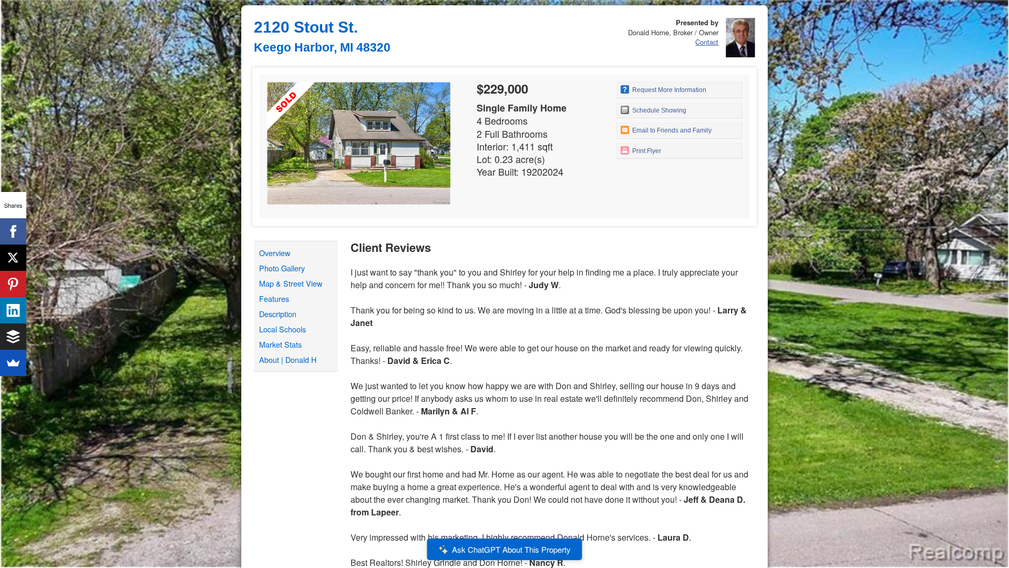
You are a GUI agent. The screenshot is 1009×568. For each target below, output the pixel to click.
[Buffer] (13, 336)
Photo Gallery (282, 267)
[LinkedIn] (13, 310)
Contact (706, 42)
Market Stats (280, 344)
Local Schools (282, 328)
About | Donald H (287, 359)
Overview (274, 252)
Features (274, 298)
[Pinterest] (13, 284)
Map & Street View (290, 283)
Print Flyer (646, 151)
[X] (13, 258)
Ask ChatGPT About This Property (511, 549)
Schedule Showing (658, 110)
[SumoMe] (13, 363)
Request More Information (668, 90)
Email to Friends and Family (671, 130)
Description (277, 313)
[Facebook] (13, 231)
